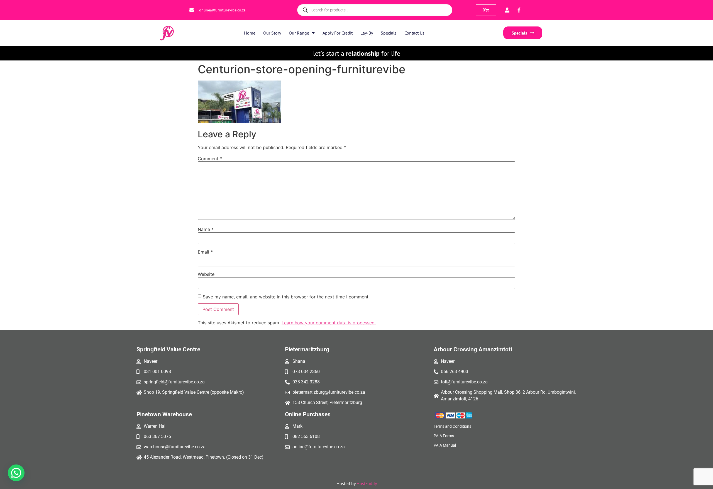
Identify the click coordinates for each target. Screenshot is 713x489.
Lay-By (366, 33)
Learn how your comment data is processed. (329, 322)
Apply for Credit (338, 33)
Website (206, 274)
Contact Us (414, 33)
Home (249, 33)
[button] (16, 472)
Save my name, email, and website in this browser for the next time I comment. (286, 297)
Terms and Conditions (452, 426)
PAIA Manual (445, 445)
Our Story (272, 33)
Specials (389, 33)
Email (205, 252)
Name (206, 229)
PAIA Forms (444, 436)
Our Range (299, 33)
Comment (210, 158)
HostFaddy (366, 483)
